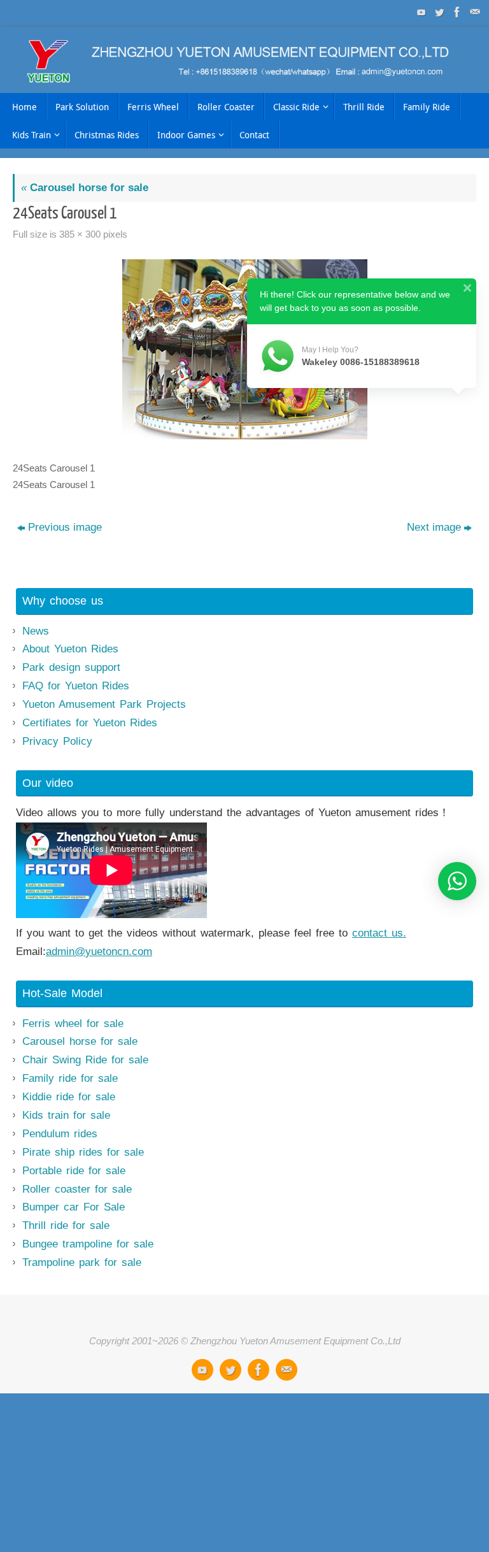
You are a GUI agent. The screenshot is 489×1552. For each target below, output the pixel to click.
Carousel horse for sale (84, 188)
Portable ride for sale (73, 1171)
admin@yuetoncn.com (99, 951)
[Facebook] (456, 12)
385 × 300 (80, 234)
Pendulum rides (59, 1134)
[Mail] (474, 12)
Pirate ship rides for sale (83, 1152)
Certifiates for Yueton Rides (89, 723)
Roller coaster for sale (77, 1189)
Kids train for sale (66, 1115)
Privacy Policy (57, 741)
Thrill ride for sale (66, 1225)
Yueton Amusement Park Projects (104, 704)
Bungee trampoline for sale (87, 1244)
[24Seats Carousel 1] (244, 354)
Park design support (71, 667)
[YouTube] (420, 12)
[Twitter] (438, 12)
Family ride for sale (70, 1078)
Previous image (65, 527)
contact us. (379, 933)
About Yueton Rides (70, 649)
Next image (434, 527)
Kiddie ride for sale (68, 1097)
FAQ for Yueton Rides (75, 686)
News (35, 631)
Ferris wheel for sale (73, 1023)
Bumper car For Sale (73, 1207)
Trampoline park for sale (81, 1262)
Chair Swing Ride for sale (85, 1060)
